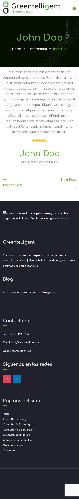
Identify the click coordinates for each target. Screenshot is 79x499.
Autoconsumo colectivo (18, 440)
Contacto (9, 450)
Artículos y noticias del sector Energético (29, 292)
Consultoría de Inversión (18, 429)
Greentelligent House (16, 435)
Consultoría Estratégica (18, 424)
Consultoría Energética (17, 419)
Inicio (6, 414)
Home (17, 48)
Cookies (47, 484)
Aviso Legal (31, 484)
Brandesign (39, 489)
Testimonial (37, 48)
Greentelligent (44, 478)
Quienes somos (12, 445)
